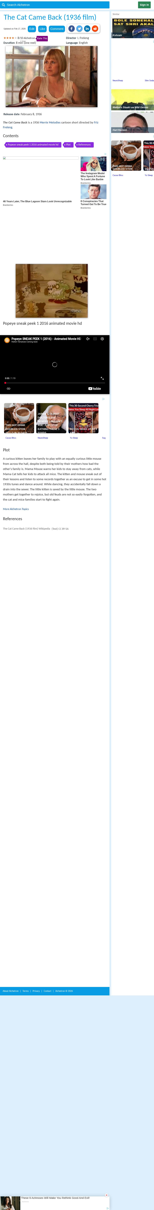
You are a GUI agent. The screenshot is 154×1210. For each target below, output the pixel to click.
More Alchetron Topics (16, 465)
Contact (47, 945)
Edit (31, 28)
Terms (26, 945)
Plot (68, 144)
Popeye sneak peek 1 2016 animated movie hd (33, 144)
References (84, 144)
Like (42, 28)
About (10, 945)
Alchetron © (64, 945)
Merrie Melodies (50, 122)
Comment (56, 28)
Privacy (36, 945)
